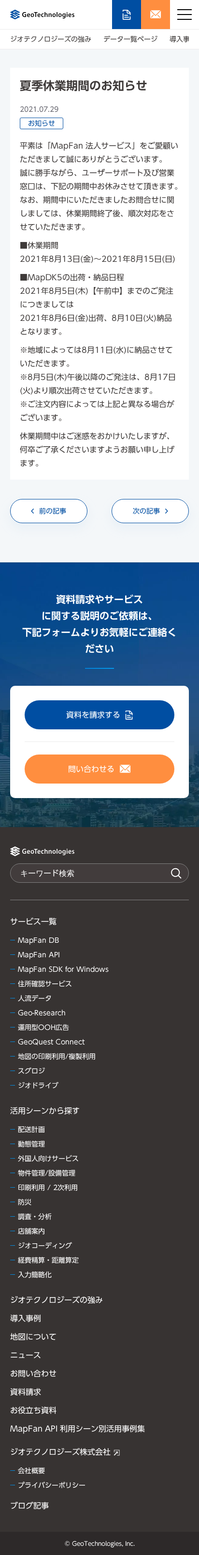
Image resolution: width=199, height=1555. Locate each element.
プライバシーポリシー (51, 1485)
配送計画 (31, 1129)
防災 (24, 1202)
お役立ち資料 (33, 1410)
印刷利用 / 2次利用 (48, 1187)
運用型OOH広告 (43, 1027)
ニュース (25, 1355)
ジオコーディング (45, 1245)
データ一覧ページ (130, 39)
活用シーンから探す (45, 1111)
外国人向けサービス (48, 1158)
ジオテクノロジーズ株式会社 (60, 1452)
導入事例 (183, 39)
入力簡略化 (35, 1274)
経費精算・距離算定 (48, 1260)
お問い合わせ (33, 1373)
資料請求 (25, 1392)
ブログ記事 (29, 1506)
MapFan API (39, 954)
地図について (33, 1337)
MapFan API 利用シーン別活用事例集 (77, 1429)
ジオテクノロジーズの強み (50, 39)
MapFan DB (38, 940)
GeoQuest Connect (51, 1042)
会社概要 (31, 1470)
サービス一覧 (33, 921)
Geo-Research (42, 1013)
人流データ (35, 998)
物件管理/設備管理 (46, 1173)
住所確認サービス (45, 984)
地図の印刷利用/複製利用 (57, 1056)
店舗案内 (31, 1231)
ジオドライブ (38, 1085)
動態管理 (31, 1144)
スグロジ (31, 1071)
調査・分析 (35, 1216)
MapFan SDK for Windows (63, 969)
